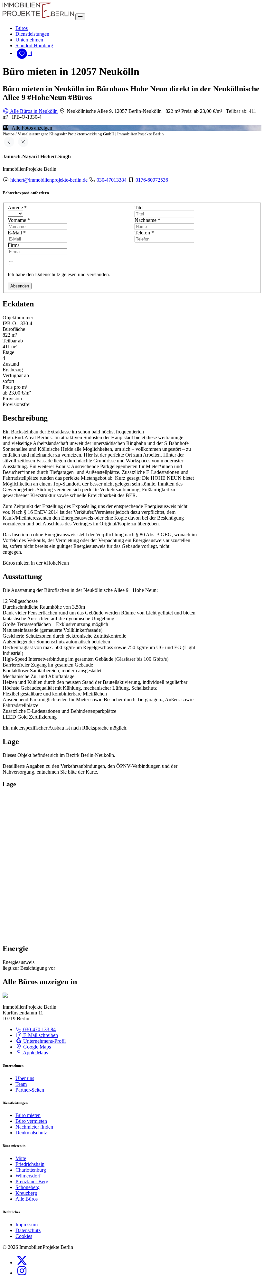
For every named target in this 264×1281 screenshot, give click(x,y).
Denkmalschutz (31, 1132)
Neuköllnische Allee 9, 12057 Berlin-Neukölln (113, 111)
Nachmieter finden (34, 1127)
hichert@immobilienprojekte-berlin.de (49, 180)
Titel (139, 207)
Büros (21, 28)
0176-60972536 (152, 180)
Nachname (147, 220)
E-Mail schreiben (40, 1035)
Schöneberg (27, 1187)
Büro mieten (28, 1115)
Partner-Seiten (29, 1090)
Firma (14, 245)
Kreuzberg (26, 1193)
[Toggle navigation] (80, 17)
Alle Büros (26, 1199)
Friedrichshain (29, 1164)
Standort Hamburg (34, 45)
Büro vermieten (31, 1121)
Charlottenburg (30, 1170)
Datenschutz (28, 1230)
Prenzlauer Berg (31, 1181)
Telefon (144, 232)
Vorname (19, 220)
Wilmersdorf (28, 1175)
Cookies (23, 1236)
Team (21, 1084)
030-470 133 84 (39, 1029)
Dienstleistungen (32, 34)
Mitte (20, 1158)
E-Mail (17, 232)
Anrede (17, 207)
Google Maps (36, 1046)
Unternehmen (29, 39)
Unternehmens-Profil (44, 1041)
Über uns (24, 1078)
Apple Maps (35, 1052)
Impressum (26, 1224)
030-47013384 (112, 180)
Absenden (19, 286)
